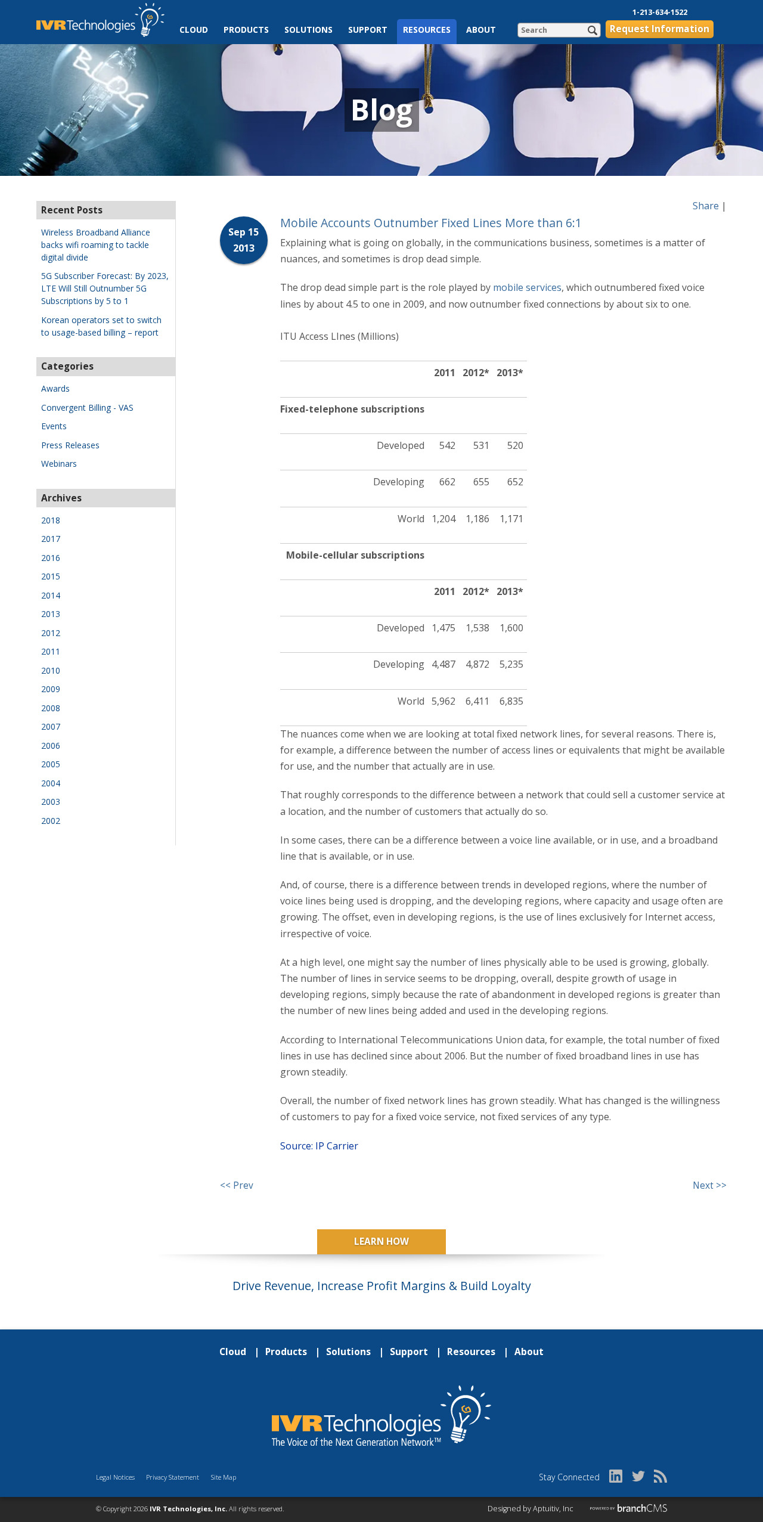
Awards (55, 388)
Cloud (193, 29)
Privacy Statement (172, 1477)
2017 (50, 538)
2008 (50, 708)
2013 (50, 613)
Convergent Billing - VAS (87, 407)
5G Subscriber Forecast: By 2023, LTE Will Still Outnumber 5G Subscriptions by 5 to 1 (105, 288)
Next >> (710, 1185)
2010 (50, 670)
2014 (50, 595)
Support (367, 29)
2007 (50, 726)
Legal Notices (115, 1477)
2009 (50, 689)
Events (54, 426)
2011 (50, 651)
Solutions (308, 29)
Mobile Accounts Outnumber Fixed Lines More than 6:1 (431, 223)
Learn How (381, 1241)
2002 (50, 820)
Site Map (223, 1477)
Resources (427, 29)
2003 (50, 801)
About (481, 29)
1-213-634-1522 (659, 12)
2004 (50, 783)
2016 (50, 557)
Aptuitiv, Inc (553, 1509)
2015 (50, 576)
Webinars (59, 463)
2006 (50, 745)
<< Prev (236, 1185)
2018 (50, 520)
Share (706, 205)
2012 (50, 632)
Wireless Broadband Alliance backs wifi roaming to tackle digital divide (95, 245)
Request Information (659, 29)
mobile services (527, 287)
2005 (50, 764)
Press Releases (70, 445)
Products (246, 29)
